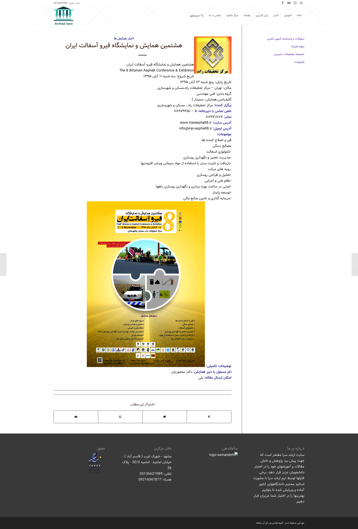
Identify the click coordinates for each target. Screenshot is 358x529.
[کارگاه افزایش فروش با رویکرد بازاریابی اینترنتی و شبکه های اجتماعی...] (355, 264)
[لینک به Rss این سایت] (301, 3)
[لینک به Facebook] (282, 3)
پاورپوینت (299, 62)
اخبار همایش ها (124, 38)
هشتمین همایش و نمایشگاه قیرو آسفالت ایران (123, 45)
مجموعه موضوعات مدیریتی (289, 54)
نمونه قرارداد (297, 46)
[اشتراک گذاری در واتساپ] (120, 417)
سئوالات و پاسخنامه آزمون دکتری (285, 39)
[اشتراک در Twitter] (165, 417)
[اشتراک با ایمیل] (76, 417)
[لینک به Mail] (289, 3)
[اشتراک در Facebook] (209, 417)
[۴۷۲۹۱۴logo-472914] (212, 55)
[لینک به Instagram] (295, 3)
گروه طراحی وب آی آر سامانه (269, 523)
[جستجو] (196, 15)
